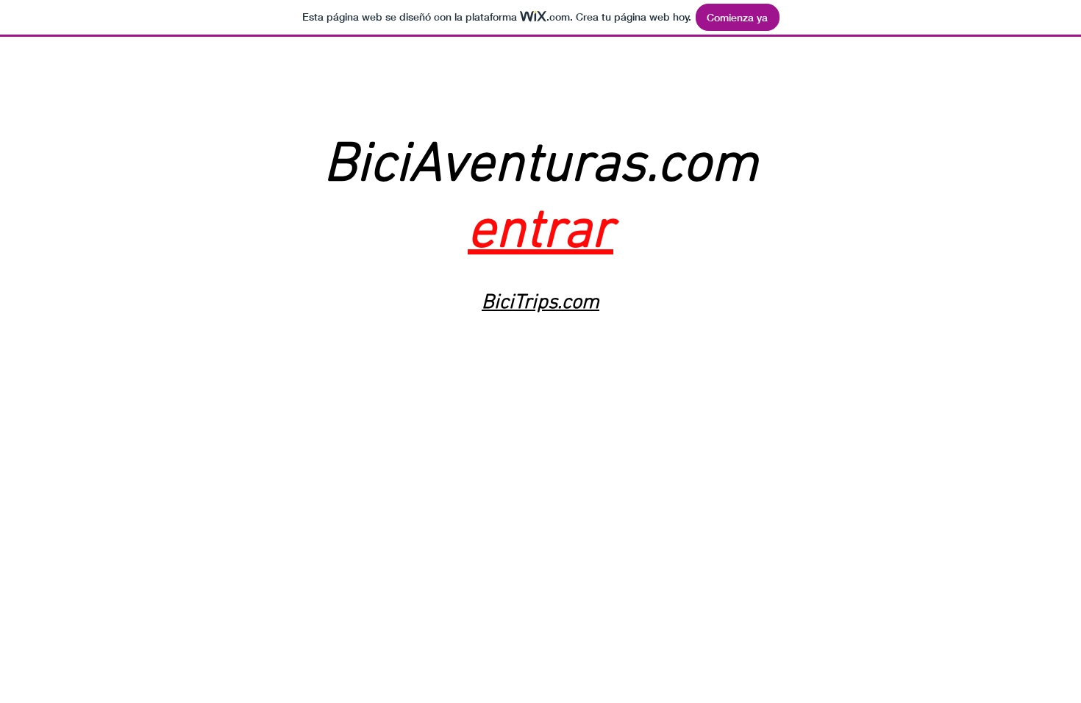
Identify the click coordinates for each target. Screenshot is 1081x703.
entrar (540, 232)
